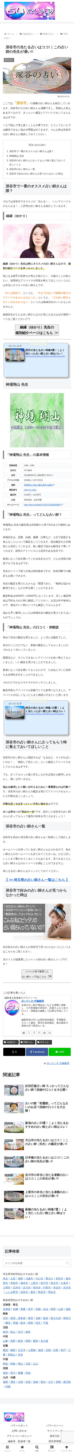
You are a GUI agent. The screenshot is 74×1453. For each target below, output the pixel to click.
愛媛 (20, 1372)
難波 (5, 1350)
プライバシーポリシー (19, 1436)
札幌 (15, 1309)
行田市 (47, 1287)
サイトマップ (54, 1430)
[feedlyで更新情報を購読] (44, 1032)
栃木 (23, 1322)
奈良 (20, 1354)
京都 (48, 1350)
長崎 (35, 1381)
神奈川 (67, 1318)
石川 (20, 1331)
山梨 (5, 1340)
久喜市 (64, 1283)
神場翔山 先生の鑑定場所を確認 (38, 485)
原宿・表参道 (18, 1318)
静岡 (28, 1340)
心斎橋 (32, 1350)
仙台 (45, 1309)
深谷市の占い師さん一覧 (22, 169)
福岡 (5, 1381)
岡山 (20, 1363)
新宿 (30, 1318)
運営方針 (55, 1436)
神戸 (63, 1350)
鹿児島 (67, 1381)
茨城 (15, 1322)
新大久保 (56, 1318)
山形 (60, 1309)
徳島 (5, 1372)
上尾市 (34, 1283)
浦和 (20, 1278)
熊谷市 (42, 1292)
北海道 (6, 1309)
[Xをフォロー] (29, 1032)
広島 (28, 1363)
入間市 (6, 1287)
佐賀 (28, 1381)
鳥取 (5, 1363)
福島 (68, 1309)
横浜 (7, 1322)
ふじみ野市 (11, 1292)
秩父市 (54, 1283)
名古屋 (44, 1340)
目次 (31, 144)
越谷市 (24, 1283)
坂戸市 (44, 1283)
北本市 (16, 1287)
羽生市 (52, 1292)
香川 (12, 1372)
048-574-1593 (30, 490)
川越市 (29, 1278)
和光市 (37, 1287)
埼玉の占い (45, 1042)
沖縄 (7, 1386)
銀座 (45, 1318)
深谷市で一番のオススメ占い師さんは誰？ (31, 151)
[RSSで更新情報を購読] (49, 1032)
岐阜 (20, 1340)
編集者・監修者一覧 (19, 1441)
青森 (23, 1309)
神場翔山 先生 (16, 156)
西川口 (49, 1278)
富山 (12, 1331)
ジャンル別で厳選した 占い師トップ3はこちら (37, 974)
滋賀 (40, 1350)
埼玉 (5, 1278)
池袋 (38, 1318)
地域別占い (12, 1042)
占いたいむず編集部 (32, 1001)
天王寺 (22, 1350)
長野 (12, 1340)
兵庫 (55, 1350)
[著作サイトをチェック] (23, 1032)
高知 (28, 1372)
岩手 (30, 1309)
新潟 (5, 1331)
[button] (67, 1263)
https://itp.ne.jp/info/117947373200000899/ (42, 505)
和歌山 (11, 1354)
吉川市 (27, 1287)
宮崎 (58, 1381)
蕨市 (33, 1292)
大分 (50, 1381)
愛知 (35, 1340)
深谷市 (24, 1292)
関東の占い (29, 1042)
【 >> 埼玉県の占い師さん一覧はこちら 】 (37, 880)
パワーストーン (55, 1425)
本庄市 (57, 1287)
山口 (35, 1363)
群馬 (30, 1322)
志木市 (67, 1287)
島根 (12, 1363)
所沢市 (59, 1278)
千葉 (45, 1322)
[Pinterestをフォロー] (39, 1032)
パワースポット (19, 1425)
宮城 (38, 1309)
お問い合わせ (19, 1430)
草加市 (14, 1283)
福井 (28, 1331)
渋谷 (5, 1318)
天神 (20, 1381)
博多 (12, 1381)
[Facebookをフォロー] (34, 1032)
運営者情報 (54, 1441)
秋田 (53, 1309)
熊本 (43, 1381)
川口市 (39, 1278)
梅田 (12, 1350)
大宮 (12, 1278)
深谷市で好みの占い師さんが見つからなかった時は (36, 173)
